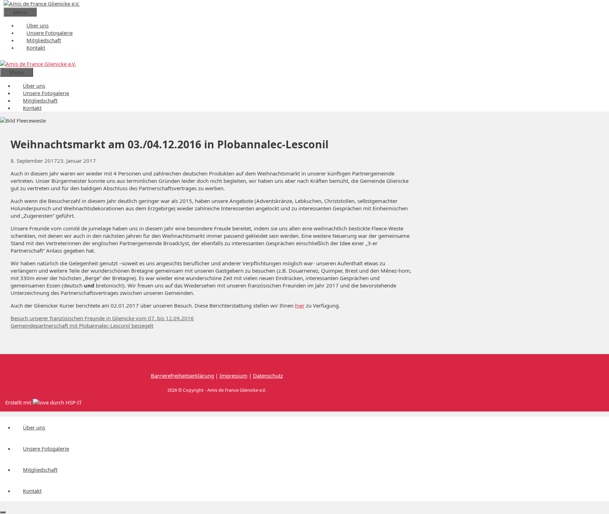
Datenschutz (268, 375)
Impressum (233, 375)
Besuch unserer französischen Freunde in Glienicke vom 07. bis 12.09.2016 (102, 318)
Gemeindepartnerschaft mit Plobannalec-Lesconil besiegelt (82, 325)
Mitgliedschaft (43, 40)
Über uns (37, 25)
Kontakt (35, 47)
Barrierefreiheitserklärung (182, 375)
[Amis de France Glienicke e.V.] (38, 63)
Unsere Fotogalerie (49, 32)
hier (299, 305)
